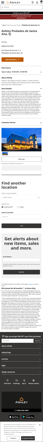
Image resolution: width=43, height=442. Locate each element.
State (22, 207)
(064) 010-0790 (7, 46)
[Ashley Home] (13, 2)
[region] (21, 432)
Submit (21, 272)
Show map (21, 159)
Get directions (11, 59)
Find (21, 226)
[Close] (40, 425)
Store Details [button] (7, 89)
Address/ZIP (8, 207)
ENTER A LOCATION (7, 213)
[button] (2, 2)
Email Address (7, 257)
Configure (13, 438)
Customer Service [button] (8, 122)
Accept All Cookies (28, 438)
